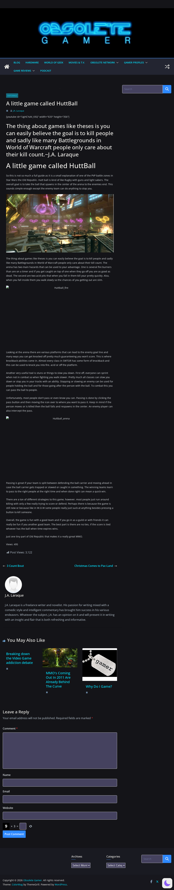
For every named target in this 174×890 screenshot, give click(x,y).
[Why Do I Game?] (99, 650)
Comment (10, 728)
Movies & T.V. (77, 62)
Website (8, 808)
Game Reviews (22, 70)
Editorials (12, 95)
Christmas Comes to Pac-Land (93, 566)
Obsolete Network (102, 62)
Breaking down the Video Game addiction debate (19, 658)
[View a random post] (167, 67)
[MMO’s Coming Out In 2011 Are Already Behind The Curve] (59, 650)
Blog (17, 62)
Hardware (32, 62)
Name (7, 775)
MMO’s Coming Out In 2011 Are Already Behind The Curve (58, 680)
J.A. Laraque (18, 110)
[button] (117, 62)
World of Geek (53, 62)
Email (6, 791)
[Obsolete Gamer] (7, 67)
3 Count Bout (15, 566)
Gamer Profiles (134, 62)
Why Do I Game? (99, 686)
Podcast (45, 70)
